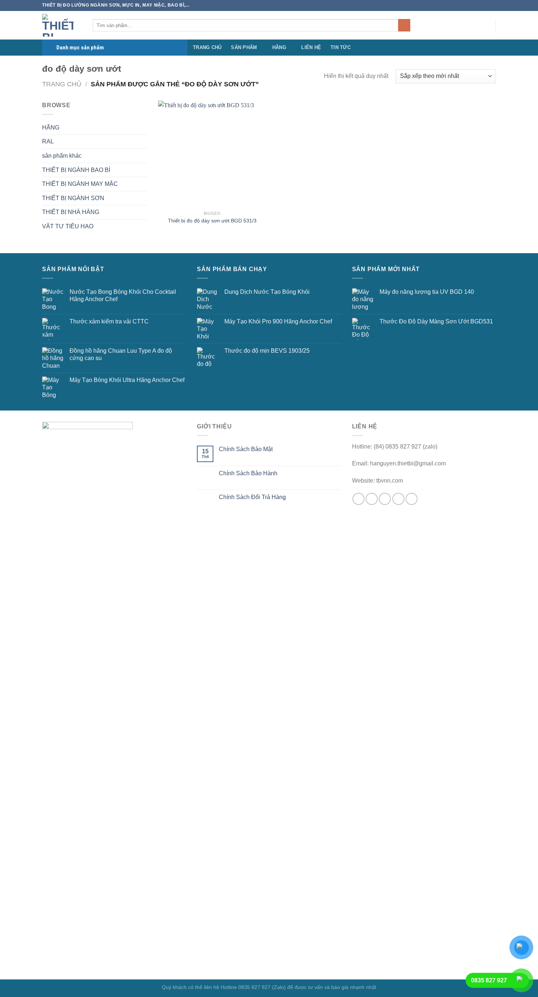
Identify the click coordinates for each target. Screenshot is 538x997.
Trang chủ (61, 84)
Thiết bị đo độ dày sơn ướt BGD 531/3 (212, 221)
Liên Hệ (311, 47)
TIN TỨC (340, 47)
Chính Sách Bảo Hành (248, 473)
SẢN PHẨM (244, 47)
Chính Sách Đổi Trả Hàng (252, 497)
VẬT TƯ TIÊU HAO (67, 226)
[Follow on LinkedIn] (485, 25)
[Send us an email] (457, 25)
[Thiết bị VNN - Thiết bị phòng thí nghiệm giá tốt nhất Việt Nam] (62, 25)
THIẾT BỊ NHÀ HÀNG (70, 212)
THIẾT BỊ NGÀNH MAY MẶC (80, 184)
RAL (48, 141)
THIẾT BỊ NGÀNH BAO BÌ (76, 170)
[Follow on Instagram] (438, 25)
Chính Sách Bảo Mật (246, 449)
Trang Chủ (207, 47)
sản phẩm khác (62, 156)
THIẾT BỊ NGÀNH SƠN (73, 198)
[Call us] (466, 25)
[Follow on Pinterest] (476, 25)
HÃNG (279, 47)
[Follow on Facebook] (428, 25)
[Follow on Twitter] (447, 25)
